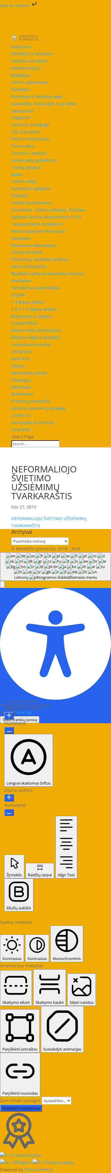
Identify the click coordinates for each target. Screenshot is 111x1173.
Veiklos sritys (24, 181)
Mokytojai (20, 75)
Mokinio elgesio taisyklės (35, 337)
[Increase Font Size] (9, 716)
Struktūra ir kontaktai (32, 54)
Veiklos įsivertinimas (31, 203)
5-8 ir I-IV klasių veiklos (33, 309)
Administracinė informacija (38, 231)
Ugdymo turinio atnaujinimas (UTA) (46, 217)
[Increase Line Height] (9, 798)
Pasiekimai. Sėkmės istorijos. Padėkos (48, 210)
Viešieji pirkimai (27, 252)
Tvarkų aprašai (26, 167)
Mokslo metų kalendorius (36, 330)
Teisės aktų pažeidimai (34, 160)
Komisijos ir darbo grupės (36, 96)
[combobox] (55, 566)
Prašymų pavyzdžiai (30, 401)
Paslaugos (21, 380)
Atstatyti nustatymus (21, 1108)
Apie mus (20, 358)
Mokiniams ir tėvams (31, 316)
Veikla (17, 174)
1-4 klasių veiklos (28, 302)
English (25, 1162)
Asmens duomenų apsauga (38, 408)
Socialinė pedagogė (30, 124)
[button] (2, 584)
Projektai (19, 195)
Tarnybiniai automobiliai (35, 287)
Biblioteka (21, 387)
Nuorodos (21, 429)
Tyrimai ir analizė (28, 153)
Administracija (25, 68)
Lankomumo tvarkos (31, 344)
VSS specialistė (26, 132)
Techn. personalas (29, 82)
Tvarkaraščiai (24, 323)
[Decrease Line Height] (9, 812)
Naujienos (21, 46)
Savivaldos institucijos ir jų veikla (43, 103)
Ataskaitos (21, 281)
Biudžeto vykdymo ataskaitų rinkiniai (47, 273)
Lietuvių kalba (27, 1155)
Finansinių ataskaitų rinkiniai (40, 259)
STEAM (18, 295)
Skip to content (15, 5)
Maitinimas (22, 394)
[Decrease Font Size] (9, 730)
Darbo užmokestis (29, 266)
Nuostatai (20, 238)
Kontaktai (20, 89)
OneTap (24, 712)
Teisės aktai (22, 146)
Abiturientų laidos (29, 373)
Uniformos (21, 351)
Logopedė (20, 117)
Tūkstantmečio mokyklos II (37, 224)
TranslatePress (39, 1169)
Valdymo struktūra (29, 61)
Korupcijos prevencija (32, 422)
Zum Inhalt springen (21, 1100)
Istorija (18, 365)
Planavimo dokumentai (34, 245)
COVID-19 (20, 415)
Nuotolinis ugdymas (31, 188)
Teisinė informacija (30, 139)
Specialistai (22, 110)
